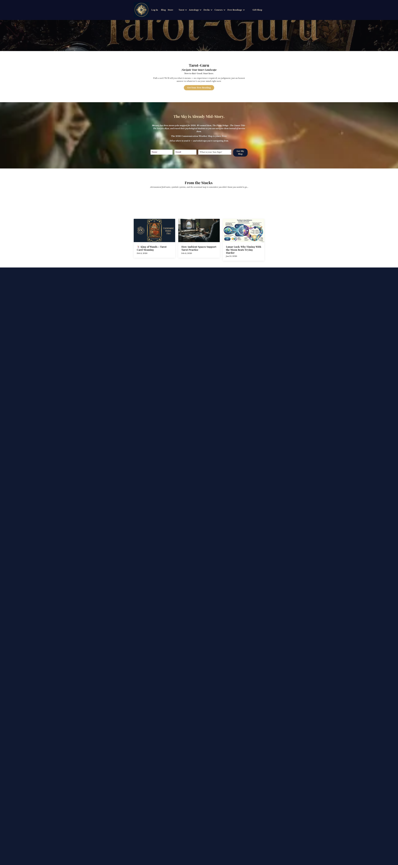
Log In (154, 10)
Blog (163, 10)
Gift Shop (257, 10)
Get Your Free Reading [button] (199, 88)
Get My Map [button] (240, 152)
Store (170, 10)
